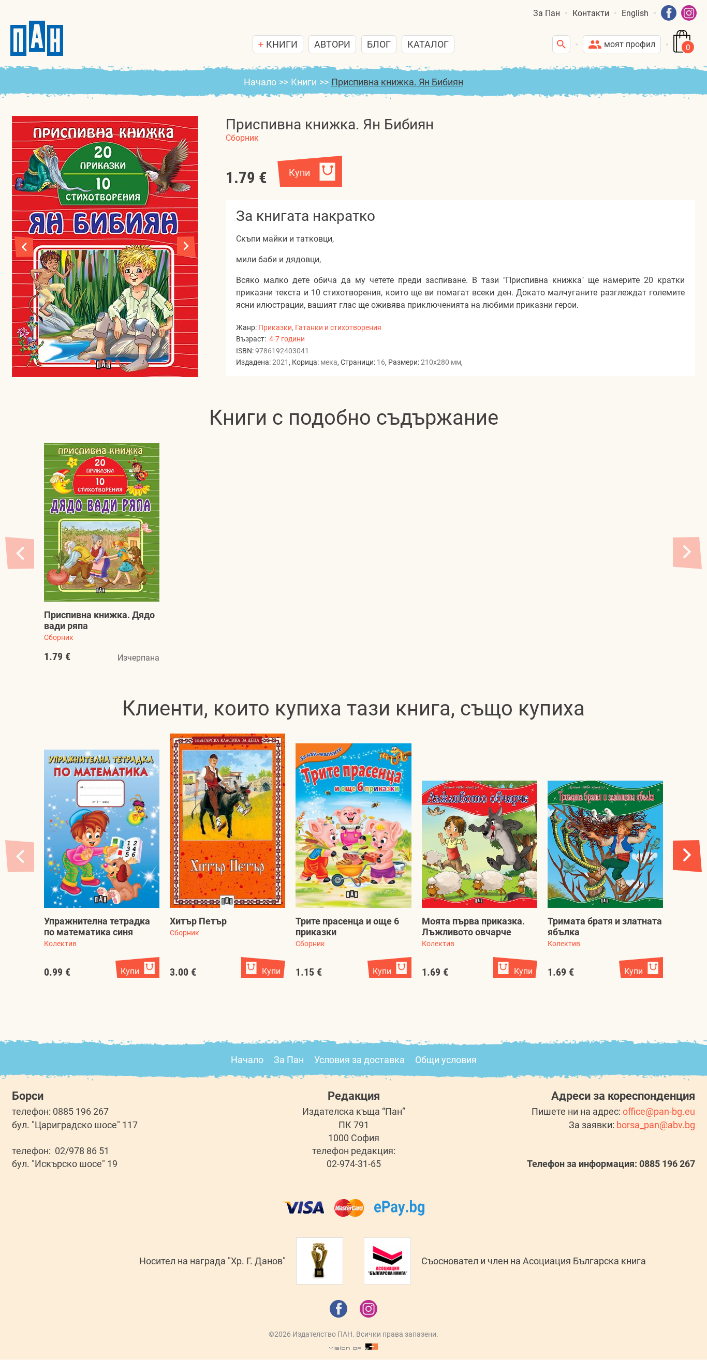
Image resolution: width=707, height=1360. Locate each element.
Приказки (275, 327)
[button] (186, 246)
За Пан (546, 13)
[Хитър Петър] (227, 821)
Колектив (60, 943)
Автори (332, 44)
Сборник (242, 138)
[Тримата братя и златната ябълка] (605, 844)
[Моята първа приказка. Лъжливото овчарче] (479, 844)
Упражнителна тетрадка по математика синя (97, 926)
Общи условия (446, 1059)
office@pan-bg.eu (659, 1111)
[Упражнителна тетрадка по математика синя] (101, 829)
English (635, 13)
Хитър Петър (198, 921)
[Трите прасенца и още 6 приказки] (353, 825)
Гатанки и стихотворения (338, 327)
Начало (260, 82)
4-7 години (287, 339)
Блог (379, 44)
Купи (299, 172)
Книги (304, 82)
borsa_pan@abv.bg (655, 1124)
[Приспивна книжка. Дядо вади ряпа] (101, 522)
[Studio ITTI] (353, 1347)
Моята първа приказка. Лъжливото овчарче (473, 926)
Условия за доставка (359, 1059)
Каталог (428, 44)
